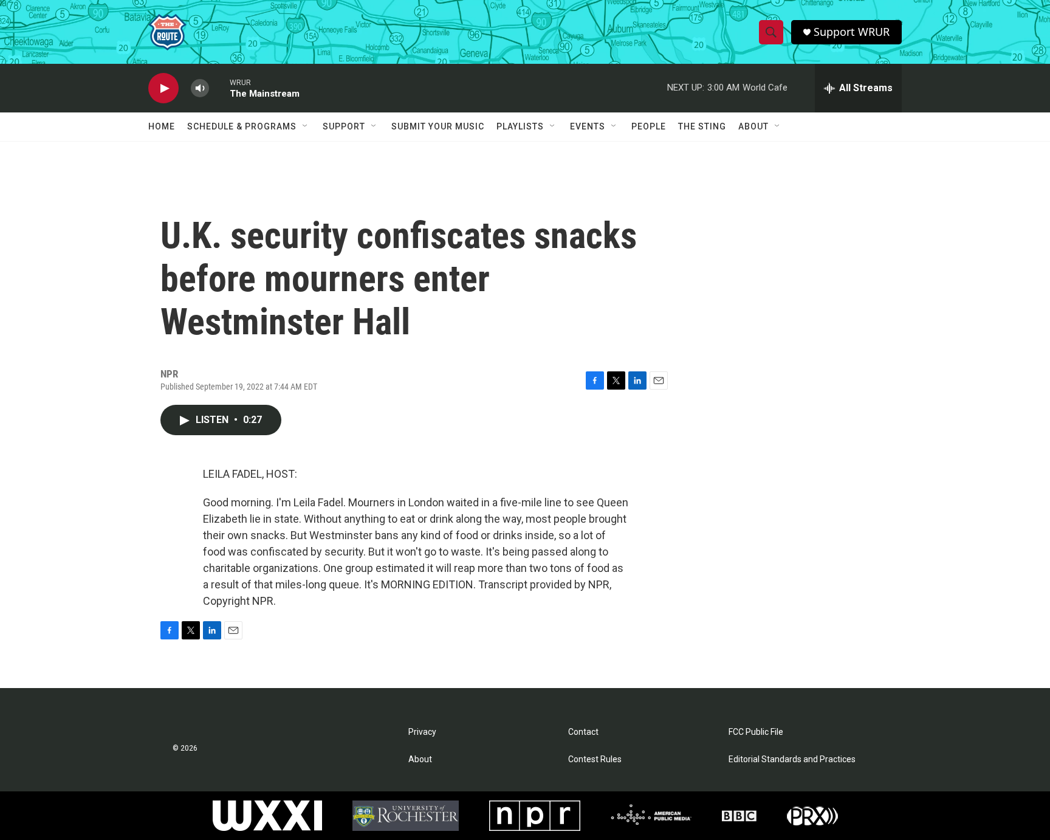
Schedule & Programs (242, 126)
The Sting (702, 126)
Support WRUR (852, 32)
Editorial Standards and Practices (792, 759)
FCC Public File (756, 732)
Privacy (422, 732)
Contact (583, 732)
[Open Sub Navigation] (306, 126)
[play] (163, 88)
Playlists (520, 126)
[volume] (200, 88)
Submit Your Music (437, 126)
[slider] (219, 87)
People (648, 126)
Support (344, 126)
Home (161, 126)
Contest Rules (595, 759)
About (753, 126)
